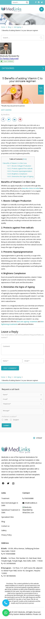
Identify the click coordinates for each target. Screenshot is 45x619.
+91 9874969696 (9, 576)
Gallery (3, 530)
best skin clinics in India (30, 188)
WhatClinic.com (28, 512)
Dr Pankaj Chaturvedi (9, 58)
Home (3, 27)
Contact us (5, 526)
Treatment (5, 498)
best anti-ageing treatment (27, 321)
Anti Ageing (17, 27)
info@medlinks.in (30, 503)
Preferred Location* (9, 416)
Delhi (6, 420)
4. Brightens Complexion (17, 174)
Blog (9, 27)
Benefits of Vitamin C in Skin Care (14, 163)
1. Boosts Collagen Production (19, 166)
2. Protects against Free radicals (20, 168)
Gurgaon (16, 420)
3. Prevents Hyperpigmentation (19, 171)
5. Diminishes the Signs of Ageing (20, 176)
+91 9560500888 (9, 554)
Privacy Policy (6, 535)
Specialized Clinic (7, 517)
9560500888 (28, 498)
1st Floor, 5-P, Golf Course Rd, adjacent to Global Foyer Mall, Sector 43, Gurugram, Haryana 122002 (21, 570)
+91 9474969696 (9, 563)
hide (24, 159)
